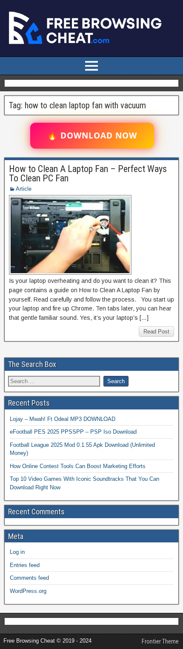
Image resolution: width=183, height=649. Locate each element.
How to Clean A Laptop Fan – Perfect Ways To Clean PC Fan (88, 173)
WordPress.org (28, 591)
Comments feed (29, 578)
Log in (17, 552)
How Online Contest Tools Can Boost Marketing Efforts (78, 466)
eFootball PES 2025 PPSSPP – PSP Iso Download (73, 432)
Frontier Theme (160, 641)
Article (23, 189)
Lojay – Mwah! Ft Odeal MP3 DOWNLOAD (62, 419)
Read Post (156, 331)
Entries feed (25, 565)
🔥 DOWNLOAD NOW (92, 135)
